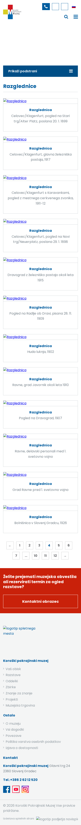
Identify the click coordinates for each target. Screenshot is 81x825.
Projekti (12, 699)
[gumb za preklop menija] (66, 16)
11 (45, 555)
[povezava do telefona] (46, 6)
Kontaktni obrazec (40, 601)
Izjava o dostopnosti (22, 747)
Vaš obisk (13, 669)
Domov (11, 42)
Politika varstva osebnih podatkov (33, 741)
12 (55, 555)
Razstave (13, 675)
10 (35, 555)
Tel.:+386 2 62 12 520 (20, 779)
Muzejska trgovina (20, 705)
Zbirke (28, 42)
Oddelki (12, 681)
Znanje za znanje (19, 693)
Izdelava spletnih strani (18, 818)
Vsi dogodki (15, 729)
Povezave (13, 735)
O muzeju (13, 723)
